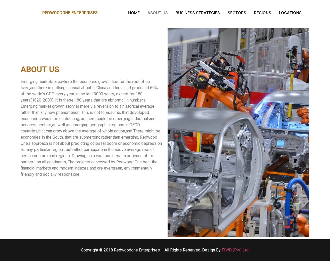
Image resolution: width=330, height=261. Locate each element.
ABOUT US (157, 12)
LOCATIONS (290, 12)
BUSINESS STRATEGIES (198, 12)
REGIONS (262, 12)
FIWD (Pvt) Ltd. (235, 250)
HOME (134, 12)
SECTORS (237, 12)
